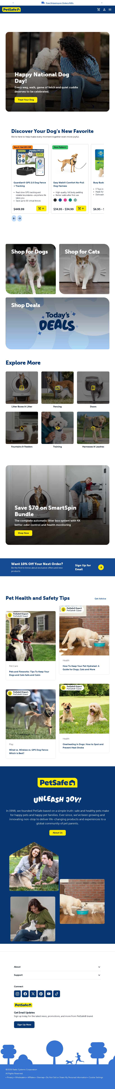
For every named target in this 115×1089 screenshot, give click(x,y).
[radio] (55, 200)
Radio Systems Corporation (24, 1069)
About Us (57, 832)
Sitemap (40, 1077)
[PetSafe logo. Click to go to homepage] (11, 9)
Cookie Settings (96, 1077)
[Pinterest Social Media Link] (41, 993)
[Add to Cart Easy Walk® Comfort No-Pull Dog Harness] (81, 208)
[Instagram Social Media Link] (17, 993)
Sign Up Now (24, 1024)
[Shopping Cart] (99, 9)
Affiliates (31, 1077)
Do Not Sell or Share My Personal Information (66, 1077)
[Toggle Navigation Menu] (110, 9)
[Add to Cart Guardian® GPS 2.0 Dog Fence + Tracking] (41, 208)
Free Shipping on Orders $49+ (60, 3)
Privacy (10, 1077)
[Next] (102, 3)
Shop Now (23, 533)
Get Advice (100, 598)
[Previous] (13, 3)
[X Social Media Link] (33, 993)
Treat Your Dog (26, 99)
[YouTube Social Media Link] (48, 993)
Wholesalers (20, 1077)
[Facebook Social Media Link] (25, 993)
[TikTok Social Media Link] (56, 993)
